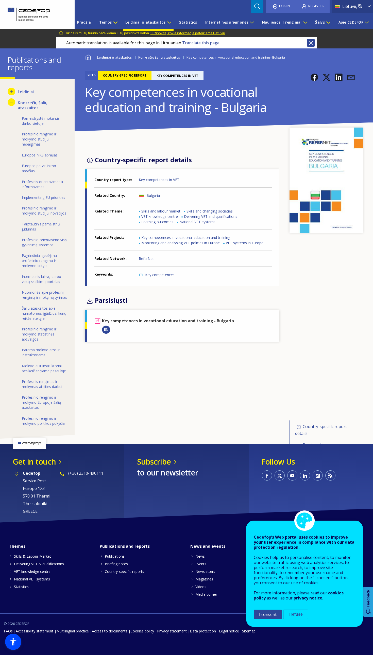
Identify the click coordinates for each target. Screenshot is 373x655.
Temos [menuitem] (105, 22)
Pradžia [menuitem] (84, 22)
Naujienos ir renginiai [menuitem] (282, 22)
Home (88, 57)
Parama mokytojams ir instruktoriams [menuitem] (41, 352)
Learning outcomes (157, 221)
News (200, 556)
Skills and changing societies (210, 211)
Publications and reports (125, 546)
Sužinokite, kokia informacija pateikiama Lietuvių (187, 33)
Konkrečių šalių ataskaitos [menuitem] (32, 105)
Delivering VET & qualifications (39, 563)
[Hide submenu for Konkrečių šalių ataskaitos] (11, 102)
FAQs (8, 631)
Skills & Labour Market (32, 556)
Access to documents (109, 631)
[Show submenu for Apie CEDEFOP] (366, 22)
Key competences (160, 274)
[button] (314, 77)
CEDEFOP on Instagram (318, 475)
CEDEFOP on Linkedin (305, 475)
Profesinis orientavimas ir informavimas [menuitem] (42, 184)
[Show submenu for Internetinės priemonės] (251, 22)
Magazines (204, 579)
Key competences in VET (159, 179)
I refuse (296, 614)
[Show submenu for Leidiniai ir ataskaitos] (169, 22)
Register (316, 6)
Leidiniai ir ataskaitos (114, 57)
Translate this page (200, 43)
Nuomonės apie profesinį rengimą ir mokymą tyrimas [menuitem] (44, 295)
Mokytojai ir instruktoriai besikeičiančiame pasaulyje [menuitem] (44, 368)
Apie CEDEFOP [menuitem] (350, 22)
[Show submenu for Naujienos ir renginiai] (305, 22)
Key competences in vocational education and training (185, 237)
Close (311, 43)
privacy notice (308, 598)
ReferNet (146, 258)
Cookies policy (142, 631)
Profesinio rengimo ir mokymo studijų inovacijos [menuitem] (44, 211)
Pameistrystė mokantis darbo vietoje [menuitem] (41, 121)
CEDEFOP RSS (330, 475)
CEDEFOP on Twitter (280, 475)
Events (200, 563)
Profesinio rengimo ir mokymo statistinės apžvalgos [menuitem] (39, 334)
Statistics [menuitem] (188, 22)
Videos (200, 586)
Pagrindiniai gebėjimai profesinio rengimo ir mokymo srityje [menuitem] (40, 260)
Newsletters (205, 571)
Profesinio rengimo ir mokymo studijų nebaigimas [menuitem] (39, 139)
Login (284, 6)
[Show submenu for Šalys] (328, 22)
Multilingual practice (72, 631)
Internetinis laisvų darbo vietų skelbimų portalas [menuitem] (41, 279)
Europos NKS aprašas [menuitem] (40, 155)
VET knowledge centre (159, 216)
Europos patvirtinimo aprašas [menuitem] (39, 168)
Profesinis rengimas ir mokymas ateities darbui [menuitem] (42, 384)
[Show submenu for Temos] (115, 22)
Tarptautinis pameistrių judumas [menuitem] (41, 227)
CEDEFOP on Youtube (292, 475)
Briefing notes (116, 563)
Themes (17, 546)
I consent (268, 614)
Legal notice (229, 631)
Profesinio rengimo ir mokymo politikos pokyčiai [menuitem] (43, 421)
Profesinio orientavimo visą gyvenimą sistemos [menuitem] (44, 242)
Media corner (206, 594)
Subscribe (154, 461)
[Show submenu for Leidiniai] (11, 91)
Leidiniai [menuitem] (26, 92)
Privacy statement (172, 631)
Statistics (21, 586)
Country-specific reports (124, 571)
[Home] (33, 14)
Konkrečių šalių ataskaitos (159, 57)
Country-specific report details (321, 430)
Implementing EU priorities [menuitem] (43, 197)
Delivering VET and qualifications (210, 216)
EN (106, 329)
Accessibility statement (34, 631)
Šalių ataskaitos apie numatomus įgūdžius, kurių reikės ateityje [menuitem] (44, 313)
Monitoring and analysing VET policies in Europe (180, 242)
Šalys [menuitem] (320, 22)
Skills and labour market (160, 211)
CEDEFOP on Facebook (267, 475)
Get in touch (34, 461)
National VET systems (197, 221)
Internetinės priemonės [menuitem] (226, 22)
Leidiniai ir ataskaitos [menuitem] (145, 22)
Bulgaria (153, 195)
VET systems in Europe (244, 242)
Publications (115, 556)
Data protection (203, 631)
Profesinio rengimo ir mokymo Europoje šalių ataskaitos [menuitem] (41, 402)
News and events (207, 546)
